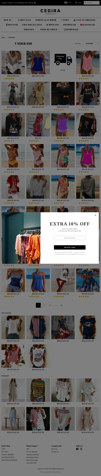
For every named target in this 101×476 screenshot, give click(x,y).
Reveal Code (69, 247)
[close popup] (95, 215)
